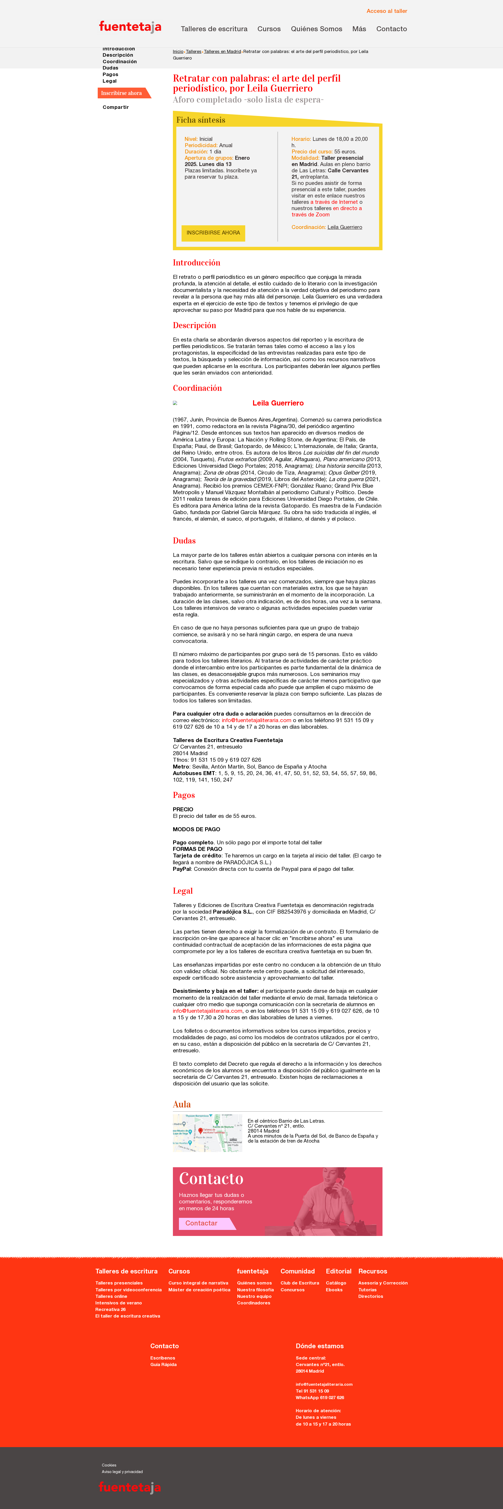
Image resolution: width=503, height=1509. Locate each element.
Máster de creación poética (199, 1290)
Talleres (193, 52)
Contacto (391, 29)
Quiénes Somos (316, 29)
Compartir (116, 107)
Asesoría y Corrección (383, 1283)
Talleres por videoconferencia (128, 1290)
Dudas (110, 68)
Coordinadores (253, 1303)
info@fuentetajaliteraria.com (256, 721)
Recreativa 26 (110, 1310)
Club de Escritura (300, 1283)
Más (359, 29)
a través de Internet (334, 202)
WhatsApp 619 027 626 (320, 1398)
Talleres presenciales (119, 1283)
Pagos (110, 75)
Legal (110, 81)
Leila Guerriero (344, 228)
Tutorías (367, 1290)
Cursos (269, 29)
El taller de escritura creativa (127, 1316)
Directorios (370, 1297)
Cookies (109, 1466)
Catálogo (336, 1283)
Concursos (293, 1290)
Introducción (119, 49)
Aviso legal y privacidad (122, 1472)
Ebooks (334, 1290)
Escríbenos (162, 1358)
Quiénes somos (254, 1283)
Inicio (178, 52)
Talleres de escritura (214, 29)
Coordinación (120, 62)
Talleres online (111, 1297)
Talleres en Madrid (222, 52)
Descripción (118, 55)
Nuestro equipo (254, 1297)
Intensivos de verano (118, 1303)
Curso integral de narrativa (198, 1283)
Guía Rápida (163, 1365)
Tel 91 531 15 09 (312, 1391)
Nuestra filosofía (255, 1290)
